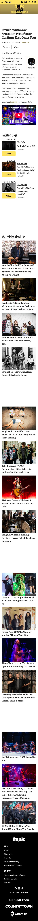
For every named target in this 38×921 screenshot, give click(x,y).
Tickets (8, 154)
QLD (33, 146)
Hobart (19, 194)
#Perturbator (20, 149)
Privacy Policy (8, 854)
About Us (6, 850)
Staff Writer (25, 42)
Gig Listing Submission (10, 879)
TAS (23, 194)
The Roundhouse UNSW (25, 170)
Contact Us (7, 883)
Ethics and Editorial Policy (11, 862)
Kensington (21, 172)
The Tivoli (20, 146)
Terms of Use (7, 858)
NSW (27, 172)
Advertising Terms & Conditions (13, 865)
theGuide (13, 102)
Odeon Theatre (22, 191)
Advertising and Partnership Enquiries (14, 875)
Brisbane (28, 146)
